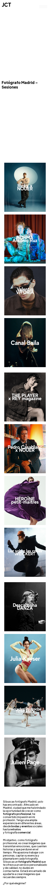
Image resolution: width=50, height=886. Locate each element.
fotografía (11, 832)
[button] (43, 6)
